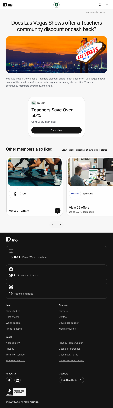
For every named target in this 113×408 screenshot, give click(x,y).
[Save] (57, 162)
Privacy (10, 348)
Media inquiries (67, 328)
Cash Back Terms (68, 354)
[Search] (100, 5)
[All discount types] (56, 5)
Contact (63, 316)
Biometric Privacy (15, 360)
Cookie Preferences (69, 348)
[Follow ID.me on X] (9, 380)
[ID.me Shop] (9, 4)
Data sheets (12, 316)
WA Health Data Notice (71, 360)
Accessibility (13, 342)
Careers (63, 311)
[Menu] (107, 5)
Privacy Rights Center (71, 342)
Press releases (14, 328)
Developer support (69, 322)
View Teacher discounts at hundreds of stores (84, 150)
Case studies (13, 311)
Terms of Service (15, 354)
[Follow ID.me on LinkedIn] (17, 380)
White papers (13, 322)
